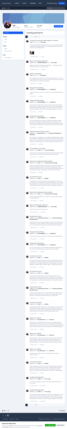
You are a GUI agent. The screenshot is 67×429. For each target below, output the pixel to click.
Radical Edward (41, 133)
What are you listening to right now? (39, 61)
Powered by (58, 419)
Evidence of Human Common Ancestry (39, 131)
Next (36, 36)
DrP (32, 42)
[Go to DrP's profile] (27, 41)
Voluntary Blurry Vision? (36, 216)
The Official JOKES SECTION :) (37, 377)
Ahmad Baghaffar (42, 89)
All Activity (6, 32)
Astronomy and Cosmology (51, 162)
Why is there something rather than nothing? (41, 161)
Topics (5, 39)
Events (5, 48)
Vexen (39, 162)
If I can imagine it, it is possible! (37, 148)
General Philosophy (49, 150)
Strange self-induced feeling (37, 87)
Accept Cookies (51, 425)
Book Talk (51, 319)
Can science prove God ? (36, 176)
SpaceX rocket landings (35, 73)
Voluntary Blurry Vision (43, 218)
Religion (46, 178)
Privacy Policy (5, 419)
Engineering (43, 75)
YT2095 (39, 378)
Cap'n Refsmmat (41, 319)
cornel (39, 178)
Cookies (17, 419)
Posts (5, 41)
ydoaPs (39, 150)
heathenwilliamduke (42, 62)
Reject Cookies (60, 425)
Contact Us (12, 419)
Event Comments (8, 51)
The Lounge (43, 42)
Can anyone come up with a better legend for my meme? (44, 40)
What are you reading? (35, 318)
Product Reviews (7, 57)
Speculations (53, 89)
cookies (10, 425)
